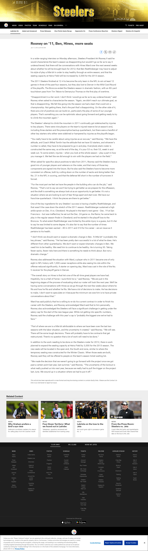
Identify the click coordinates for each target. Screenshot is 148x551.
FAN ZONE (101, 451)
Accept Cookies (131, 543)
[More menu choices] (66, 25)
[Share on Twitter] (105, 53)
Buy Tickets (83, 465)
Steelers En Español (13, 479)
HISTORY (135, 451)
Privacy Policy (19, 549)
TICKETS (83, 451)
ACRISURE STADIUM (118, 451)
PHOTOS (49, 451)
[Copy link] (114, 52)
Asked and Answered (14, 467)
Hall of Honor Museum (134, 462)
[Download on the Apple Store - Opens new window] (66, 522)
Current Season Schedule (66, 462)
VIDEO (31, 451)
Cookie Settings (95, 543)
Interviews (31, 462)
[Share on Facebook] (101, 53)
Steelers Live (31, 458)
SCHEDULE (66, 451)
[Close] (144, 542)
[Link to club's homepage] (6, 25)
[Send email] (110, 53)
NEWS (14, 451)
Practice (49, 460)
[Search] (126, 25)
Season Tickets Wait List (83, 487)
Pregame (49, 463)
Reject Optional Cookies (113, 543)
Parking (118, 474)
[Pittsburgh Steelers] (74, 532)
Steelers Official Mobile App (101, 462)
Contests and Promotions (101, 469)
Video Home (31, 454)
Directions (118, 471)
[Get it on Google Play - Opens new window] (81, 523)
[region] (74, 543)
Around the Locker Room (31, 478)
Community (49, 478)
